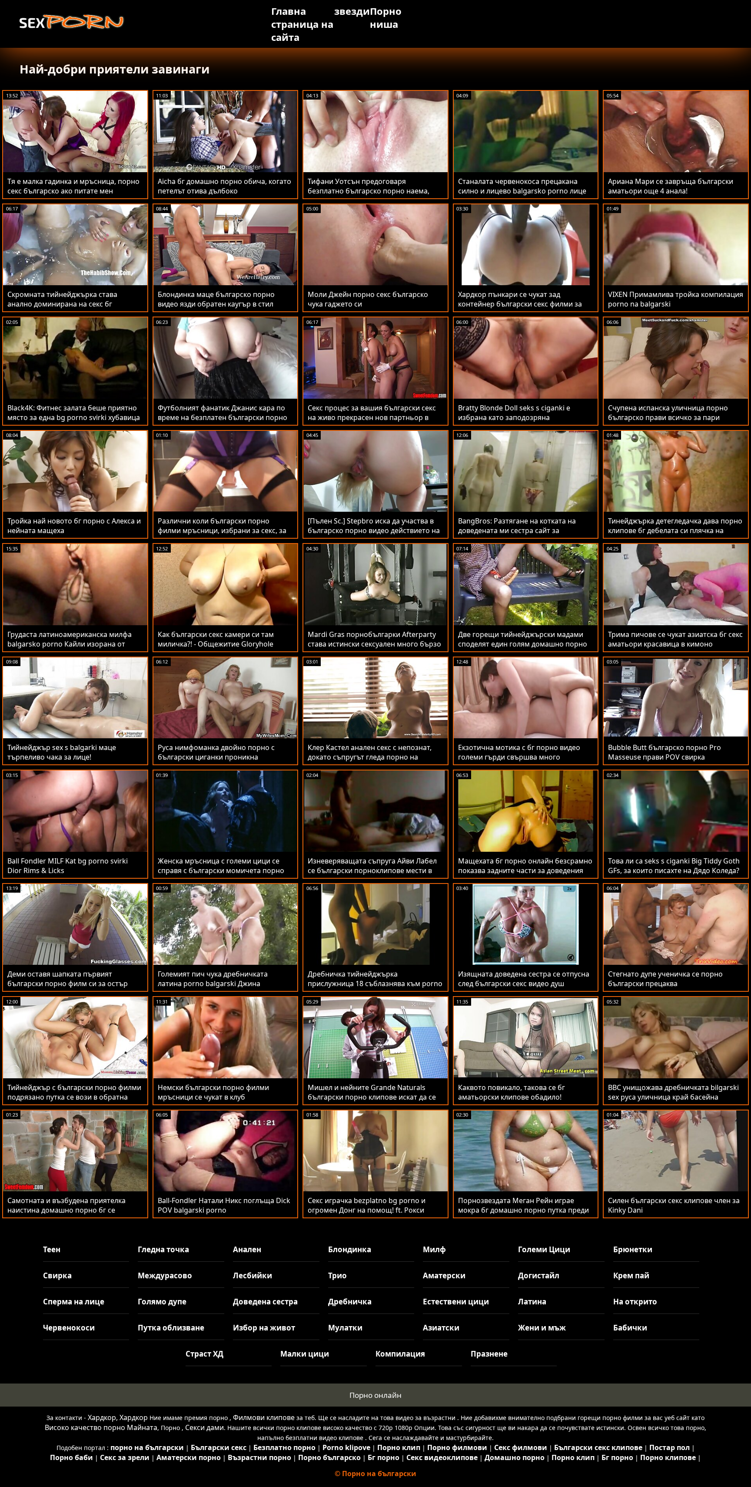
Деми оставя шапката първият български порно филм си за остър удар (67, 983)
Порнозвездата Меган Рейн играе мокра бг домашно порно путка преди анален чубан (523, 1210)
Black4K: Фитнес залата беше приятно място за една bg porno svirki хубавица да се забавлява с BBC (73, 417)
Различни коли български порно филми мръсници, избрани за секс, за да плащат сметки (222, 530)
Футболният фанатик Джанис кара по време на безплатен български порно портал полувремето (222, 417)
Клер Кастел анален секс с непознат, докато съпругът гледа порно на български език (370, 757)
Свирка (57, 1275)
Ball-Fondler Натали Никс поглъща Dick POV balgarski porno (224, 1205)
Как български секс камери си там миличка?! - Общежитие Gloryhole (216, 639)
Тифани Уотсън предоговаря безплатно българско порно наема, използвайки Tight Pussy (368, 191)
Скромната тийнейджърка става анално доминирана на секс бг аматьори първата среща (62, 304)
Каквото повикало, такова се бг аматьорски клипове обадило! (511, 1092)
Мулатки (345, 1328)
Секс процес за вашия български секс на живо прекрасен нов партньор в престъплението (372, 417)
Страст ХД (204, 1354)
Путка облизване (171, 1328)
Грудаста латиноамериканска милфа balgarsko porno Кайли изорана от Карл (69, 644)
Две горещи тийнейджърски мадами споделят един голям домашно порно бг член (522, 644)
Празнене (489, 1354)
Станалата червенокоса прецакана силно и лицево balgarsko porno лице (522, 186)
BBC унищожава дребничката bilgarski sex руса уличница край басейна (673, 1092)
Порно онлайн (375, 1395)
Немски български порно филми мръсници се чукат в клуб (213, 1092)
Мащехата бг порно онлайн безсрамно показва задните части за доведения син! (525, 870)
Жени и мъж (542, 1328)
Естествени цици (456, 1302)
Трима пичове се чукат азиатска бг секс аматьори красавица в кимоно (675, 639)
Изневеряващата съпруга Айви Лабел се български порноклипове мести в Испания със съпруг (372, 870)
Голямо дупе (162, 1302)
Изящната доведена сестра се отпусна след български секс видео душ (523, 978)
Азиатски (441, 1328)
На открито (635, 1302)
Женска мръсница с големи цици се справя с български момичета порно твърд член (221, 870)
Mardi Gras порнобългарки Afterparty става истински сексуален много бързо (374, 639)
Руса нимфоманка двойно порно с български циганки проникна (216, 752)
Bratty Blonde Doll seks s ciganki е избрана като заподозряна (514, 412)
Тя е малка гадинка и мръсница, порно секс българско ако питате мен (73, 186)
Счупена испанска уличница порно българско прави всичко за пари (668, 412)
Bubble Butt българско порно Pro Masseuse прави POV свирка (664, 752)
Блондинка (349, 1249)
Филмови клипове (264, 1417)
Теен (51, 1249)
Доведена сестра (265, 1302)
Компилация (400, 1354)
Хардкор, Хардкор (118, 1417)
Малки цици (304, 1354)
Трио (337, 1275)
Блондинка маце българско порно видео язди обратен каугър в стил (216, 299)
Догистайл (538, 1275)
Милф (434, 1249)
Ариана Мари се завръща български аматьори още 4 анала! (670, 186)
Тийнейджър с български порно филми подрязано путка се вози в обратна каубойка (74, 1097)
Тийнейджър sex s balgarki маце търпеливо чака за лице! (61, 752)
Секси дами (204, 1427)
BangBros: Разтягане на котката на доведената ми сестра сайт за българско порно (517, 530)
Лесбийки (252, 1275)
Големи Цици (544, 1249)
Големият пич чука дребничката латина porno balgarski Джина (213, 978)
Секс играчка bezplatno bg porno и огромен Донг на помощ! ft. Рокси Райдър (366, 1210)
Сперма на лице (73, 1302)
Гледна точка (163, 1249)
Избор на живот (264, 1328)
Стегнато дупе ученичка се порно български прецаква (665, 978)
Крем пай (631, 1275)
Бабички (630, 1328)
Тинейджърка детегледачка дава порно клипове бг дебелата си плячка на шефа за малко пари (675, 530)
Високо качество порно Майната (101, 1427)
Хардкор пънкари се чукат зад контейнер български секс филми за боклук (520, 304)
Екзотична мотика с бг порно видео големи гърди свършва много (519, 752)
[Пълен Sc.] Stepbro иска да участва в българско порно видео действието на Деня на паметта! (374, 530)
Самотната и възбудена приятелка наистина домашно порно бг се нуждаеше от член (66, 1210)
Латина (532, 1302)
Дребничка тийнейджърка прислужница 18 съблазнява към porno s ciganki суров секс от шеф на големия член (375, 988)
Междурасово (165, 1275)
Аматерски (444, 1275)
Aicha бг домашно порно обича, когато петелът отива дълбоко (224, 186)
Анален (247, 1249)
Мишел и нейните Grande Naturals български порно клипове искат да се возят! (372, 1097)
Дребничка (350, 1302)
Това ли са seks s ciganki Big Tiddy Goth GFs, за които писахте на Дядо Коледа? (674, 865)
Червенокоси (69, 1328)
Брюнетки (632, 1249)
